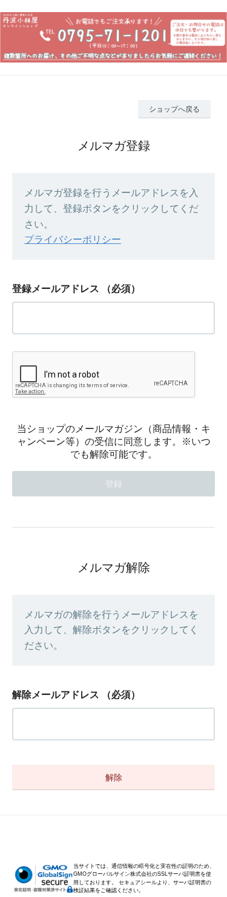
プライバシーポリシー (72, 239)
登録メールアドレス (55, 288)
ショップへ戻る (174, 109)
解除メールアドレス (55, 694)
